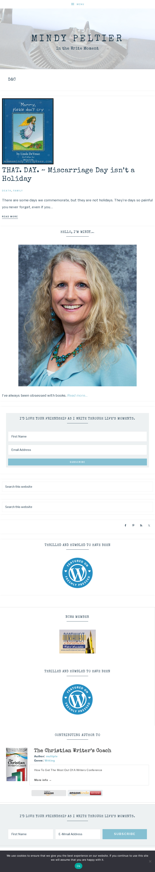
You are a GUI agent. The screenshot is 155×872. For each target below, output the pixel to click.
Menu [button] (80, 4)
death (6, 190)
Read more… (77, 395)
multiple (52, 756)
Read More (10, 216)
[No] (150, 861)
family (18, 190)
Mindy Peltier (77, 39)
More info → (43, 780)
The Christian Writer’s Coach (72, 750)
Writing (50, 760)
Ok (78, 866)
